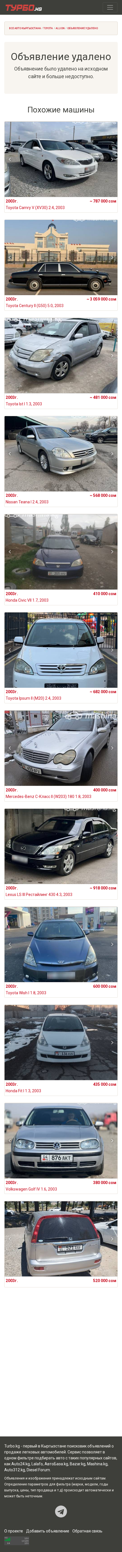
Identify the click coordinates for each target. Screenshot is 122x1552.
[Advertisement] (61, 1369)
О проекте (13, 1531)
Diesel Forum (38, 1470)
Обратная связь (87, 1531)
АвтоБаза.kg (56, 1464)
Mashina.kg (97, 1464)
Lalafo (37, 1464)
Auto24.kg (20, 1464)
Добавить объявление (47, 1531)
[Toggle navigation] (110, 7)
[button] (10, 159)
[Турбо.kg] (23, 7)
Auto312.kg (14, 1470)
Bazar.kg (77, 1464)
